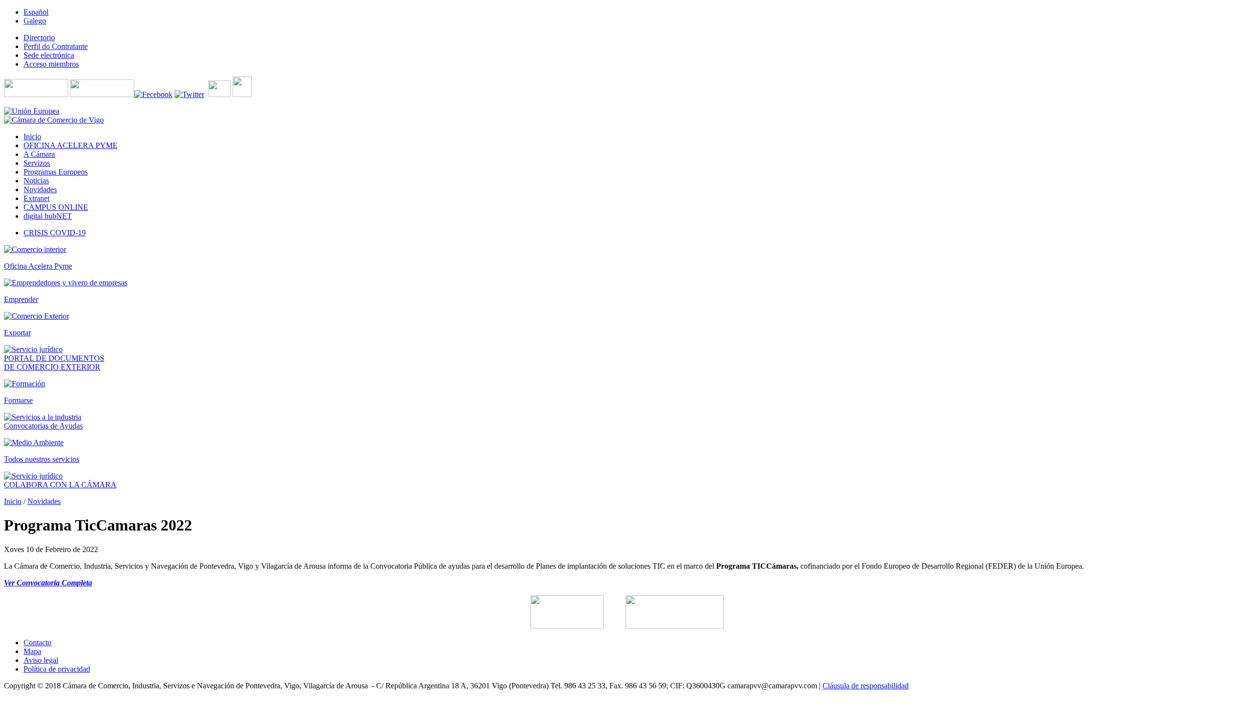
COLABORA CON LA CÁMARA (60, 484)
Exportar (17, 332)
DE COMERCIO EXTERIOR (52, 367)
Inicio (13, 501)
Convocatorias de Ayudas (43, 426)
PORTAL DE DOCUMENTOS (54, 358)
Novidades (44, 501)
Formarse (18, 400)
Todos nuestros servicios (41, 459)
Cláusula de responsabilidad (865, 685)
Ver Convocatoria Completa (48, 583)
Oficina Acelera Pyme (38, 266)
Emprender (21, 299)
